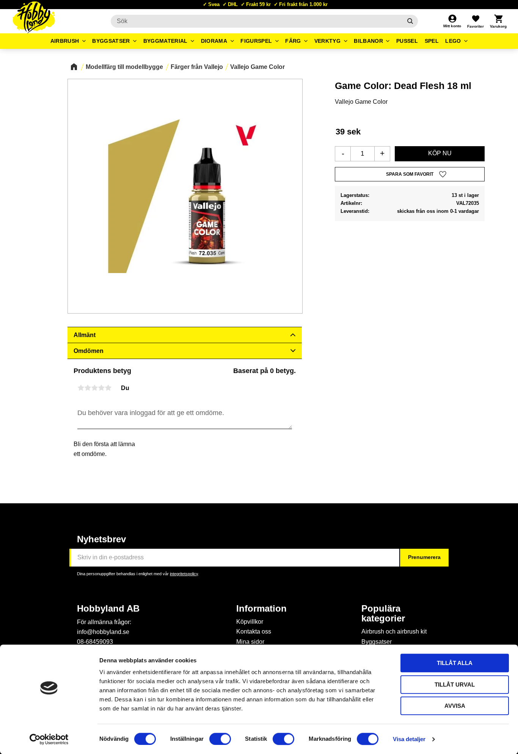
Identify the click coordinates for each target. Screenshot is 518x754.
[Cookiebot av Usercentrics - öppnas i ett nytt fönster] (49, 739)
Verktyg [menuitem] (327, 41)
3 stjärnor (94, 387)
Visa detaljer (409, 739)
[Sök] (410, 21)
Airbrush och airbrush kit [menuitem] (394, 631)
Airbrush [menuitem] (64, 41)
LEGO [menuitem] (453, 41)
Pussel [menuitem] (407, 41)
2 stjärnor (87, 387)
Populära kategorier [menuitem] (383, 613)
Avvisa (454, 705)
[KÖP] (440, 153)
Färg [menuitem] (293, 41)
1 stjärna (80, 387)
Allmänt (85, 335)
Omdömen (89, 351)
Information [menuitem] (261, 609)
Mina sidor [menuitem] (250, 641)
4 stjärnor (101, 387)
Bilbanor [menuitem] (368, 41)
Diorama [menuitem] (214, 41)
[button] (475, 21)
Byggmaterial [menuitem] (165, 41)
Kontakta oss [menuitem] (253, 631)
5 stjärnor (108, 387)
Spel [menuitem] (432, 41)
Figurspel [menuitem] (256, 41)
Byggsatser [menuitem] (111, 41)
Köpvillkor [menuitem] (249, 621)
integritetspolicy (184, 573)
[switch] (220, 739)
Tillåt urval (455, 684)
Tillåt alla (454, 663)
